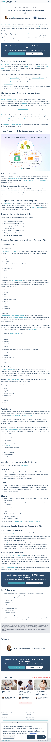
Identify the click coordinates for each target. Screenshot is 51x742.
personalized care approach (9, 567)
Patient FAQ (28, 716)
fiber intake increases (15, 178)
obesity (38, 26)
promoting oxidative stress (13, 429)
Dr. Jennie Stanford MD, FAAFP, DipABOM (19, 18)
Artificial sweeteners (9, 445)
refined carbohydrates (38, 78)
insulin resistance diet (26, 465)
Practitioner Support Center (7, 712)
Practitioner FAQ (4, 710)
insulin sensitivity (32, 329)
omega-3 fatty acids (36, 207)
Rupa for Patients (29, 710)
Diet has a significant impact (8, 99)
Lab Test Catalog (4, 714)
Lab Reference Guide (5, 716)
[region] (24, 731)
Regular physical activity (7, 533)
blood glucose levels (18, 555)
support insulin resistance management (11, 190)
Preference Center (9, 737)
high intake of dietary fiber (9, 251)
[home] (9, 1)
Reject (31, 737)
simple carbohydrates (13, 379)
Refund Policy (7, 740)
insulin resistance (23, 109)
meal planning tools (17, 521)
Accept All (41, 737)
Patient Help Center (30, 719)
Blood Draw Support (30, 717)
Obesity (3, 114)
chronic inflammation (15, 415)
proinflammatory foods (28, 34)
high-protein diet (6, 203)
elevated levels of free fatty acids (12, 124)
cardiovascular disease (27, 26)
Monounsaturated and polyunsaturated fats (12, 315)
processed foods (14, 78)
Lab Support (28, 714)
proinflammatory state (10, 81)
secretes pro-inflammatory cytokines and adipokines (15, 119)
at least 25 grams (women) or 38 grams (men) (34, 180)
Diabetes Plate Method (35, 521)
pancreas (24, 103)
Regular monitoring (6, 555)
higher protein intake (16, 280)
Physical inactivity (8, 84)
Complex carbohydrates (7, 369)
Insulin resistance (5, 24)
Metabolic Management (21, 7)
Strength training (8, 542)
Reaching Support (30, 712)
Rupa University (4, 717)
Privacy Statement (32, 733)
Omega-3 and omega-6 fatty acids (18, 317)
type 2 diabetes (16, 26)
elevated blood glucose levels (34, 66)
